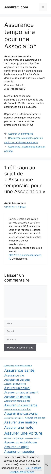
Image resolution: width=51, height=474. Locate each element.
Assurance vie (14, 375)
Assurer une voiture (23, 433)
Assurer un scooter (19, 452)
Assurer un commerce (20, 133)
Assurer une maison (20, 422)
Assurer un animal (17, 388)
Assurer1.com (16, 7)
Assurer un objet (16, 447)
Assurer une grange (35, 417)
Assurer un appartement (21, 392)
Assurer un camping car (17, 400)
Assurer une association (17, 409)
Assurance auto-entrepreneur (18, 365)
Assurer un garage (14, 438)
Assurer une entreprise (14, 418)
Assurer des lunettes (15, 383)
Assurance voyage (17, 379)
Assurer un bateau (17, 397)
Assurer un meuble (32, 438)
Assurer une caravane (21, 414)
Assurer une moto (18, 427)
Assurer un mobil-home (20, 442)
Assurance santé (19, 370)
